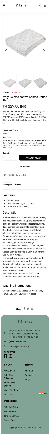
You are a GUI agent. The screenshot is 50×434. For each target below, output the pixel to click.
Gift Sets (34, 141)
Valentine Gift (24, 145)
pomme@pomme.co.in (19, 346)
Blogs (27, 379)
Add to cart (35, 158)
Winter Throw (7, 147)
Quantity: (6, 153)
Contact (28, 375)
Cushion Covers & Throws (20, 141)
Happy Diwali (7, 143)
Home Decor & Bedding (21, 143)
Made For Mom (11, 390)
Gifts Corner (41, 141)
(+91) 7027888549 (17, 341)
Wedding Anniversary (38, 145)
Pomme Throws (13, 145)
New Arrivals (9, 371)
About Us (29, 371)
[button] (6, 50)
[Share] (24, 309)
